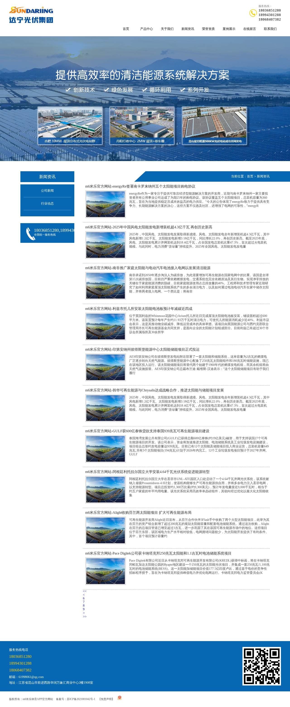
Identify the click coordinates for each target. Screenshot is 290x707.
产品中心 (146, 29)
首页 (126, 29)
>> (85, 616)
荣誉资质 (208, 29)
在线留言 (249, 29)
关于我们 (167, 29)
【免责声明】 (106, 699)
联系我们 (270, 29)
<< (85, 591)
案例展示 (229, 29)
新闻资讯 (187, 29)
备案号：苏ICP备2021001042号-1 (75, 699)
